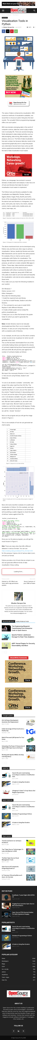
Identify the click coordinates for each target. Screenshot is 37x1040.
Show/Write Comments (18, 658)
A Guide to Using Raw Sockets (21, 782)
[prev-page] (3, 652)
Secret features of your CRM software (29, 582)
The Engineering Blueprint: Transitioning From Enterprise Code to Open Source (22, 628)
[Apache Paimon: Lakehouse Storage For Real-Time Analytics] (6, 637)
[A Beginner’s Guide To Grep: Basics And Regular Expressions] (6, 792)
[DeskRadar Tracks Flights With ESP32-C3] (6, 897)
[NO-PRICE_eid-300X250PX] (18, 97)
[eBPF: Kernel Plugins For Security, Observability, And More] (6, 645)
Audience (9, 15)
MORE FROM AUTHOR (22, 621)
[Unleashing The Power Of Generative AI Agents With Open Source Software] (30, 748)
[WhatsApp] (16, 31)
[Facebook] (3, 31)
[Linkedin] (18, 1031)
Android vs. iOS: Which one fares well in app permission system (10, 583)
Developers (16, 15)
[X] (8, 31)
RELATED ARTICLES (8, 621)
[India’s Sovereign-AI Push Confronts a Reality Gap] (30, 731)
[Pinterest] (12, 31)
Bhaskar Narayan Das (8, 27)
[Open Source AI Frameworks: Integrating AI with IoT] (30, 869)
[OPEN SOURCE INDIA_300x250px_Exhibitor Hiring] (18, 682)
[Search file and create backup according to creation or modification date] (6, 775)
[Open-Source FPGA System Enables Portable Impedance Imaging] (6, 914)
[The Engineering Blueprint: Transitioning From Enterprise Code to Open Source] (6, 628)
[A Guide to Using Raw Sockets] (6, 784)
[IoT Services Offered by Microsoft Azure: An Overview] (30, 877)
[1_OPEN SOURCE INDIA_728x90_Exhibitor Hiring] (18, 6)
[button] (3, 10)
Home (3, 15)
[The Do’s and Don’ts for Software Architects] (30, 843)
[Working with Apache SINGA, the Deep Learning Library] (30, 757)
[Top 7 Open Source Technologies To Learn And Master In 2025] (30, 852)
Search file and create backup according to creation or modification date (23, 774)
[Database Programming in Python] (6, 816)
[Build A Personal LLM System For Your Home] (30, 740)
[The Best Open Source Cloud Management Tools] (30, 860)
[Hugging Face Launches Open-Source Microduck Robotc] (6, 906)
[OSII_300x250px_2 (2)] (18, 178)
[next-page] (6, 652)
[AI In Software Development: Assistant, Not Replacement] (30, 722)
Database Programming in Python (22, 814)
